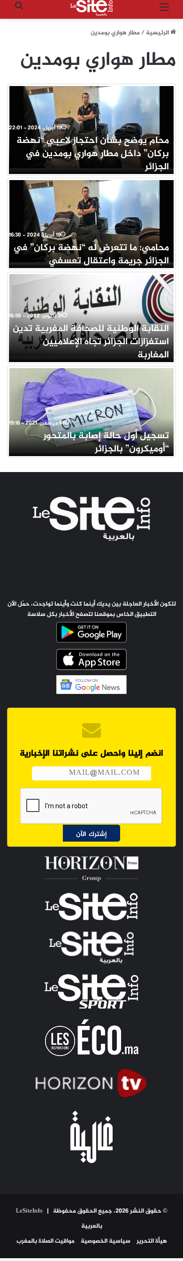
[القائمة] (164, 11)
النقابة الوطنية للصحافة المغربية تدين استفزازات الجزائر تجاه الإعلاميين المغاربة (91, 342)
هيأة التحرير (152, 1241)
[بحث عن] (18, 11)
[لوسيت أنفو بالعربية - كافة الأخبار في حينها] (91, 8)
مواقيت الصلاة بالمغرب (45, 1241)
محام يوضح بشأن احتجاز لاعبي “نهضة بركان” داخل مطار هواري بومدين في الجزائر (92, 154)
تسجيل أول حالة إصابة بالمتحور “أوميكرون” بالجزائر (106, 442)
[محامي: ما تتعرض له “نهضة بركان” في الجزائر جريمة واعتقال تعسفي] (91, 221)
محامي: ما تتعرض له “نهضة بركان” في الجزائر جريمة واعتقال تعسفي (91, 254)
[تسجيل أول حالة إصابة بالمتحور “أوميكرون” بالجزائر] (91, 409)
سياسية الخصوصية (105, 1241)
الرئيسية (158, 33)
